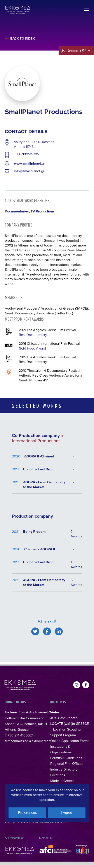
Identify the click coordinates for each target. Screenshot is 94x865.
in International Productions (38, 438)
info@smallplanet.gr (29, 171)
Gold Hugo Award (32, 348)
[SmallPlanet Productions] (35, 631)
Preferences (27, 812)
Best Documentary (33, 334)
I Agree (66, 812)
